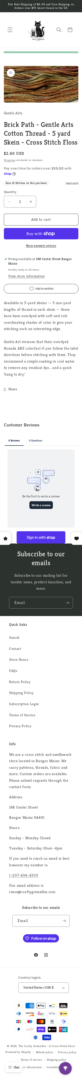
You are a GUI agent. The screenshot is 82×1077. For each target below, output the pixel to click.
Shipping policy (56, 1059)
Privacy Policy (20, 726)
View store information (26, 276)
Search (14, 637)
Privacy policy (67, 1052)
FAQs (13, 671)
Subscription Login (24, 704)
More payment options (41, 246)
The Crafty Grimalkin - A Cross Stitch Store (47, 1046)
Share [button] (12, 389)
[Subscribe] (67, 603)
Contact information (29, 1067)
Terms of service (31, 1059)
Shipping (9, 160)
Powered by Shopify (18, 1052)
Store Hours (18, 659)
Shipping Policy (21, 693)
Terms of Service (22, 715)
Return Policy (20, 682)
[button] (10, 29)
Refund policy (44, 1052)
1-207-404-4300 (23, 875)
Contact (15, 648)
